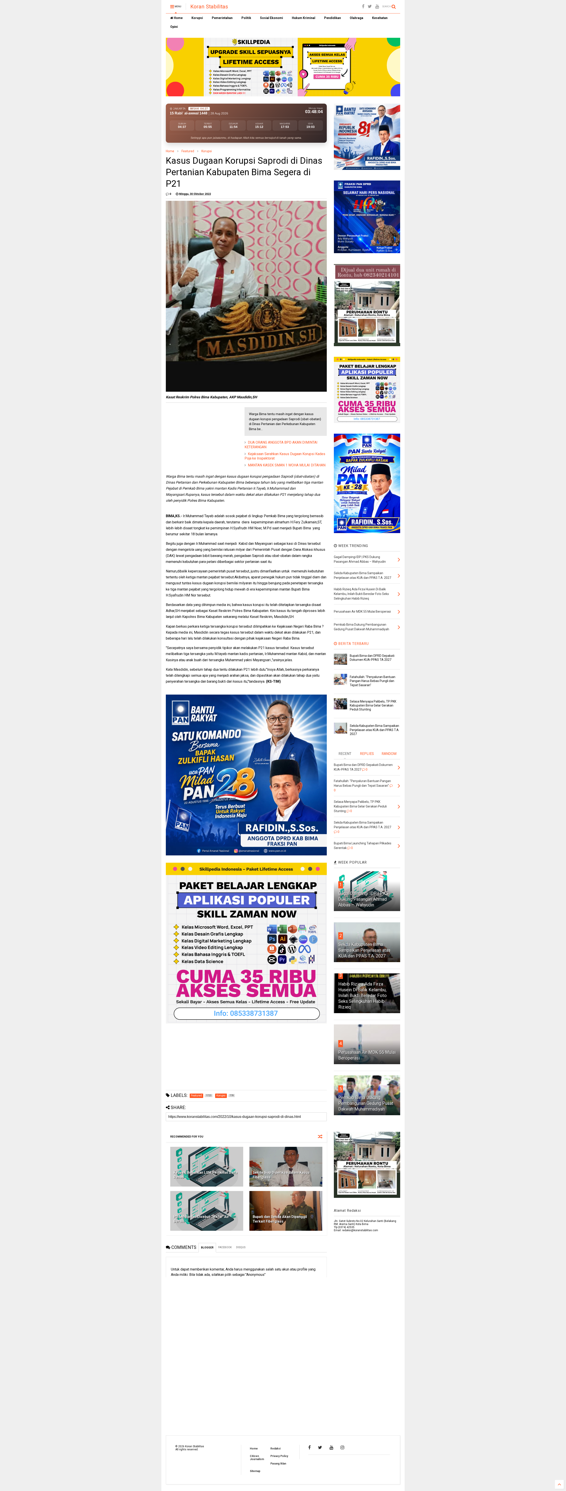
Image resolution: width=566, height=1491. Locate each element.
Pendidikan (332, 18)
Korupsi (197, 18)
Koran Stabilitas (209, 7)
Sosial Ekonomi (271, 18)
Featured (188, 151)
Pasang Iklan (278, 1463)
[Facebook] (363, 6)
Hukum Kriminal (303, 18)
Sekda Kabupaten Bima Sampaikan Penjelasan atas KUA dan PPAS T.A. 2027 (374, 729)
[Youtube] (377, 6)
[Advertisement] (199, 434)
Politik (246, 18)
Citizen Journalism (257, 1458)
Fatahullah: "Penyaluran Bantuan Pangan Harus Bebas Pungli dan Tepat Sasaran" (372, 681)
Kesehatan (380, 18)
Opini (174, 26)
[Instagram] (342, 1447)
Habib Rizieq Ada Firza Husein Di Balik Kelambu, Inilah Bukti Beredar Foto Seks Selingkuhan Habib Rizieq (362, 995)
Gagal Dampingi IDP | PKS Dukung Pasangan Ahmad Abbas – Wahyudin (363, 899)
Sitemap (255, 1471)
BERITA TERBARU (353, 644)
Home (178, 18)
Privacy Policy (279, 1456)
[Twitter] (370, 6)
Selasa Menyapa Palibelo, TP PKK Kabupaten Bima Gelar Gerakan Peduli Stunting (373, 705)
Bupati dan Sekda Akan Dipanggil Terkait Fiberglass (280, 1219)
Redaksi (275, 1448)
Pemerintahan (222, 18)
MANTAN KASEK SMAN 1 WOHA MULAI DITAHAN (286, 465)
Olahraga (356, 18)
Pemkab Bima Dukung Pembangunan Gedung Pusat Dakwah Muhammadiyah (365, 1103)
